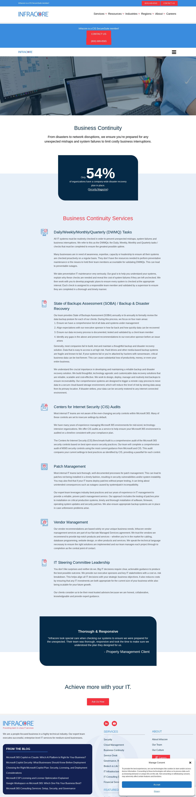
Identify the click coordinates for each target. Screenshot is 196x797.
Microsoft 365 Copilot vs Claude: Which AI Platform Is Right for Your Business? (46, 757)
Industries (131, 13)
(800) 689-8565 (151, 3)
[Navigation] (174, 52)
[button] (190, 762)
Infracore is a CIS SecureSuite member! (33, 3)
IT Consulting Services (115, 777)
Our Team (157, 745)
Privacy (157, 791)
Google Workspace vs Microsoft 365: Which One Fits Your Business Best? (43, 783)
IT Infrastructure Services (116, 771)
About (159, 13)
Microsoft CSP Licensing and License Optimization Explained (37, 778)
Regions (146, 13)
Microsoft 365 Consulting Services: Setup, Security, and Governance (40, 788)
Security (108, 739)
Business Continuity (114, 750)
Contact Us (169, 3)
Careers (171, 13)
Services (99, 13)
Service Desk (110, 755)
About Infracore (160, 739)
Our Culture (158, 750)
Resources (115, 13)
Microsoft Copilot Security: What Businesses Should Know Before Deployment (46, 762)
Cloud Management (114, 745)
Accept (157, 784)
